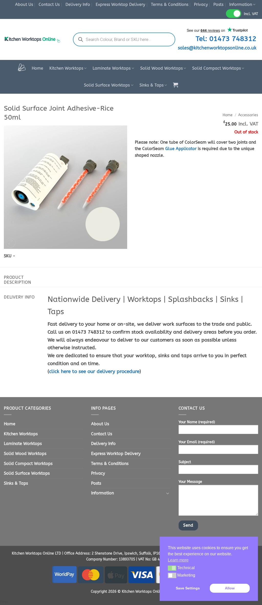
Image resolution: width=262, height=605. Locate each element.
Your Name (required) (197, 422)
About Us (24, 4)
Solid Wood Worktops (161, 68)
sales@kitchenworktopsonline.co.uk (217, 48)
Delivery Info (78, 4)
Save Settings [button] (188, 588)
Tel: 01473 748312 (226, 39)
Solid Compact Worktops (216, 68)
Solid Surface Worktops (107, 85)
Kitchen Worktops (66, 68)
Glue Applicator (180, 148)
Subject (185, 462)
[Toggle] (168, 493)
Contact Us (49, 4)
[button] (175, 85)
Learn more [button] (178, 560)
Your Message (190, 482)
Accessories (248, 115)
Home (37, 68)
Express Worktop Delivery (120, 4)
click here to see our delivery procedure (94, 371)
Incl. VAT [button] (251, 14)
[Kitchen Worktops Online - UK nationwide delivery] (33, 39)
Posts (218, 4)
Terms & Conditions (169, 4)
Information (240, 4)
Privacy (201, 4)
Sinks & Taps (151, 85)
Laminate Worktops (111, 68)
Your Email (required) (197, 442)
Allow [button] (230, 588)
